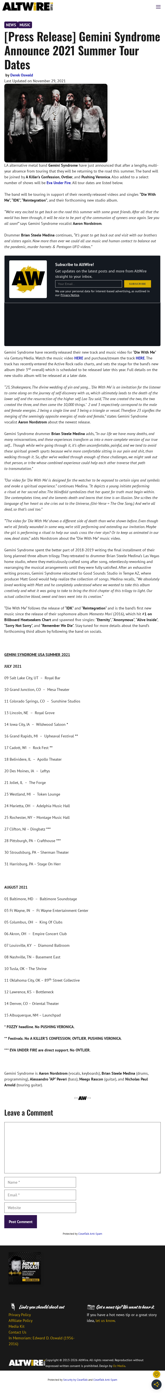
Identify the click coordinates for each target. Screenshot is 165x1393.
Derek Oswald (21, 75)
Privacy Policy (20, 1314)
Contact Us (17, 1332)
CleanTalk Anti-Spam (90, 1234)
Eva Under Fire (59, 182)
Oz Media (119, 1366)
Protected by (82, 1234)
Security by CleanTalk (75, 1380)
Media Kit (16, 1326)
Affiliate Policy (20, 1320)
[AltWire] (27, 6)
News (11, 24)
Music (25, 24)
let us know (105, 1320)
